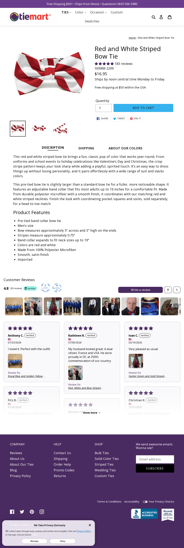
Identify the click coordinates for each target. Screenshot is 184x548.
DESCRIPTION (53, 147)
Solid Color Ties (107, 458)
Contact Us (62, 453)
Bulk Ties (102, 453)
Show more (90, 412)
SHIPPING (86, 148)
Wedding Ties (105, 470)
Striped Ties (104, 464)
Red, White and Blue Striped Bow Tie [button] (84, 388)
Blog (13, 470)
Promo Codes (64, 470)
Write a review (140, 290)
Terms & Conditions (109, 501)
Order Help (62, 464)
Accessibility (131, 501)
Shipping (61, 458)
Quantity (102, 101)
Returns (60, 476)
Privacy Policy (20, 476)
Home (132, 37)
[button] (105, 63)
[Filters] (168, 290)
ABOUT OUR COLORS (125, 148)
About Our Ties (22, 464)
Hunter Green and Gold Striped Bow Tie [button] (146, 376)
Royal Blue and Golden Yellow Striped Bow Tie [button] (25, 376)
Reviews (16, 453)
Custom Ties (104, 476)
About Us (17, 458)
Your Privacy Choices (161, 501)
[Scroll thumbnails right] (176, 306)
